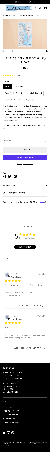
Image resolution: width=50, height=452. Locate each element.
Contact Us (7, 407)
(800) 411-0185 (15, 373)
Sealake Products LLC (22, 443)
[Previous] (3, 51)
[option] (25, 34)
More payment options (25, 164)
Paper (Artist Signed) (13, 93)
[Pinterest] (12, 432)
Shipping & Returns (11, 411)
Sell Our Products (10, 414)
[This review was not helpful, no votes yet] (42, 305)
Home (5, 15)
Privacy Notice (9, 418)
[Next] (46, 51)
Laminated (19, 86)
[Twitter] (4, 432)
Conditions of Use (10, 422)
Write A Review (25, 247)
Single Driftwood (34, 93)
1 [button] (12, 51)
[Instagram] (8, 432)
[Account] (40, 7)
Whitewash (29, 100)
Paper (7, 86)
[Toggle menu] (3, 8)
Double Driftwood (12, 100)
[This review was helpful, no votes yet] (38, 305)
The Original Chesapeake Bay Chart (26, 15)
